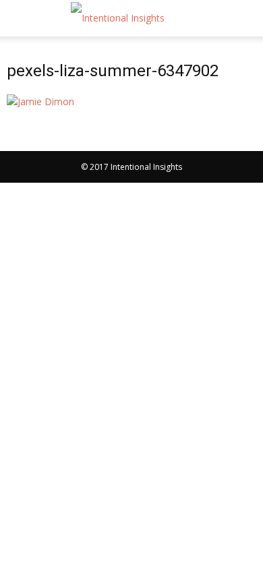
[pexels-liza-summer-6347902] (40, 101)
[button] (244, 18)
